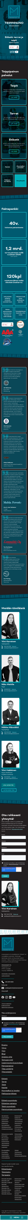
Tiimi (3, 1051)
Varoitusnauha (18, 1136)
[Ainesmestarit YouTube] (14, 997)
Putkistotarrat (18, 1127)
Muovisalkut (5, 1152)
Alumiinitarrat (18, 1131)
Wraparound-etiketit (7, 1129)
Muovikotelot (5, 1154)
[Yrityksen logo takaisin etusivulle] (8, 950)
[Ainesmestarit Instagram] (7, 997)
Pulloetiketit (5, 1119)
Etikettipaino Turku (20, 1178)
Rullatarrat (17, 1117)
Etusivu (4, 1045)
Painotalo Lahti (5, 1180)
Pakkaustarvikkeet (9, 1093)
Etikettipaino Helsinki (20, 1195)
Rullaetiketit (5, 1123)
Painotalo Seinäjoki (7, 1178)
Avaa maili (5, 991)
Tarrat (4, 1082)
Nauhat (4, 1088)
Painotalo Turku (6, 1192)
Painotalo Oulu (5, 1188)
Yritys (4, 1048)
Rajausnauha (18, 1138)
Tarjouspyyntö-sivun (17, 829)
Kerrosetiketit (5, 1125)
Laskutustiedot (6, 976)
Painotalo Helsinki (6, 1190)
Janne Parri (22, 1212)
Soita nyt (14, 646)
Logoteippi (4, 1147)
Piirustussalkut (5, 1150)
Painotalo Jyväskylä (7, 1182)
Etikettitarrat (18, 1116)
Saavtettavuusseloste (7, 1007)
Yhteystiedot (7, 1072)
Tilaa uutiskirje (7, 1069)
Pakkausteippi (5, 1145)
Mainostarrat (18, 1123)
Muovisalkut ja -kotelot (11, 1090)
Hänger (17, 1150)
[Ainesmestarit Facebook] (3, 997)
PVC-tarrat (18, 1129)
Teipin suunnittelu (8, 1106)
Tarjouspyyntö (7, 1060)
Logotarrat (18, 1125)
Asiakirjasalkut (5, 1156)
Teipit (4, 1085)
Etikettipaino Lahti (19, 1184)
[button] (14, 1217)
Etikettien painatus (9, 1103)
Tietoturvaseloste (6, 1003)
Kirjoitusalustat (6, 1158)
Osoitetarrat (18, 1152)
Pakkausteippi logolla (7, 1134)
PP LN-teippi (5, 1138)
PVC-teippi (4, 1136)
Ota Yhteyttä (8, 785)
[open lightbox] (14, 52)
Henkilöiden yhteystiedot (8, 974)
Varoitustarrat (18, 1121)
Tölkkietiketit (5, 1121)
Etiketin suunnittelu (9, 1100)
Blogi (3, 1054)
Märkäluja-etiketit (6, 1127)
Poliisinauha (18, 1139)
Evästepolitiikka (6, 1005)
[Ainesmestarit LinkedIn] (11, 997)
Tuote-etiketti (5, 1117)
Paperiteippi (5, 1139)
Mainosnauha (18, 1134)
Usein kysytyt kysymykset (12, 1063)
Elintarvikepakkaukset (20, 1156)
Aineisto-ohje (7, 1057)
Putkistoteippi (5, 1141)
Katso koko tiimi (8, 790)
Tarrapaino (6, 1175)
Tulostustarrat (18, 1119)
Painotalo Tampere (7, 1194)
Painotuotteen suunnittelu (12, 1109)
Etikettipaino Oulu (19, 1186)
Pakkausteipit (18, 1154)
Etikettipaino (7, 1169)
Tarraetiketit (5, 1116)
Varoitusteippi (5, 1143)
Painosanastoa (7, 1066)
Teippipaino (6, 1172)
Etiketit (5, 1079)
